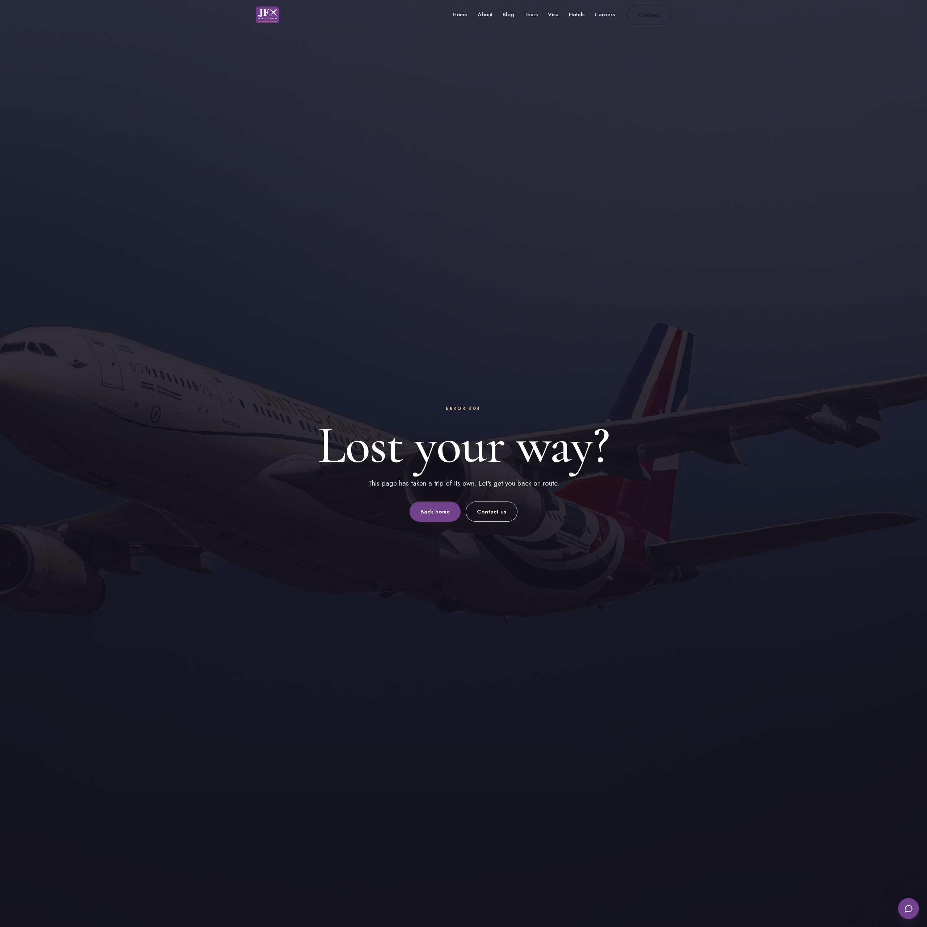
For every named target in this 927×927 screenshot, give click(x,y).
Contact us (491, 511)
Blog (508, 14)
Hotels (576, 14)
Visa (553, 14)
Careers (605, 14)
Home (460, 14)
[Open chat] (908, 908)
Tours (531, 14)
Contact (649, 15)
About (485, 14)
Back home (435, 511)
